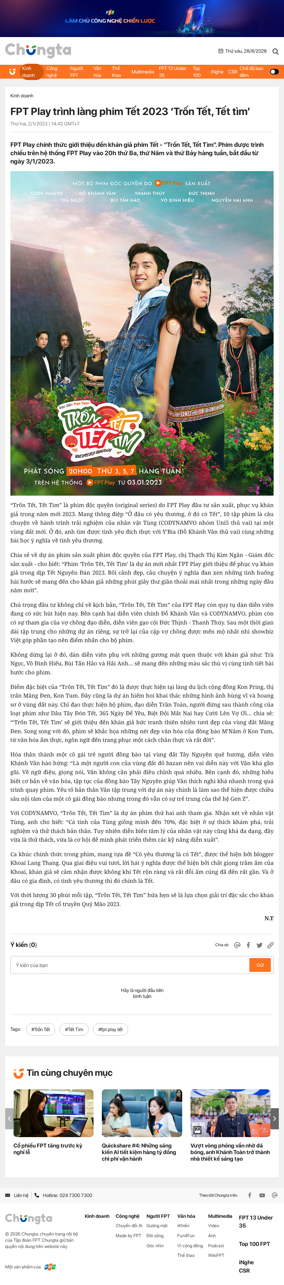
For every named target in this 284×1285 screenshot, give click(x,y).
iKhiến (183, 1225)
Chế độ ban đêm (251, 71)
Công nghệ (51, 71)
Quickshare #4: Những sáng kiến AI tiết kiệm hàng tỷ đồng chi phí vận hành (139, 1152)
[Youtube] (262, 1195)
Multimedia (143, 71)
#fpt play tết (110, 1029)
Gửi (260, 965)
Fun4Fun (186, 1235)
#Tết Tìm (74, 1029)
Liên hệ (21, 1195)
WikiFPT (216, 1255)
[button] (274, 1118)
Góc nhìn (155, 1245)
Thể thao (116, 71)
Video (213, 1225)
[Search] (276, 50)
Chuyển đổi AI (129, 1225)
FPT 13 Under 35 (172, 71)
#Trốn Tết (41, 1029)
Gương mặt (157, 1225)
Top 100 (197, 71)
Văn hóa (97, 71)
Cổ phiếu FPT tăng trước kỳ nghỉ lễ (48, 1148)
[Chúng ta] (38, 51)
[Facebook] (250, 1195)
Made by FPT (128, 1235)
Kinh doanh (28, 71)
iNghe (217, 71)
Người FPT (76, 71)
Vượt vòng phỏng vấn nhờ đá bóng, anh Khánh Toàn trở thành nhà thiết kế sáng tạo (230, 1152)
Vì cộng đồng (190, 1245)
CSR (232, 71)
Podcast (216, 1245)
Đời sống (155, 1235)
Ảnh (212, 1235)
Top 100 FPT (254, 1244)
